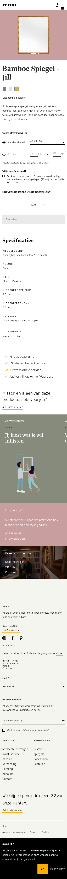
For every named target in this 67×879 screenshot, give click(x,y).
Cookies (45, 832)
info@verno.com (15, 538)
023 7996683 (13, 533)
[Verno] (9, 5)
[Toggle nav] (60, 9)
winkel (59, 653)
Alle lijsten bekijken (12, 407)
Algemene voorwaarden (13, 832)
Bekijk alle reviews (12, 810)
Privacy (33, 832)
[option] (4, 89)
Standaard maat (16, 142)
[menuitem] (15, 749)
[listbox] (34, 89)
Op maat (12, 154)
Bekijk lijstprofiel (11, 336)
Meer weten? (57, 869)
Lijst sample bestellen (14, 98)
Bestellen (12, 219)
